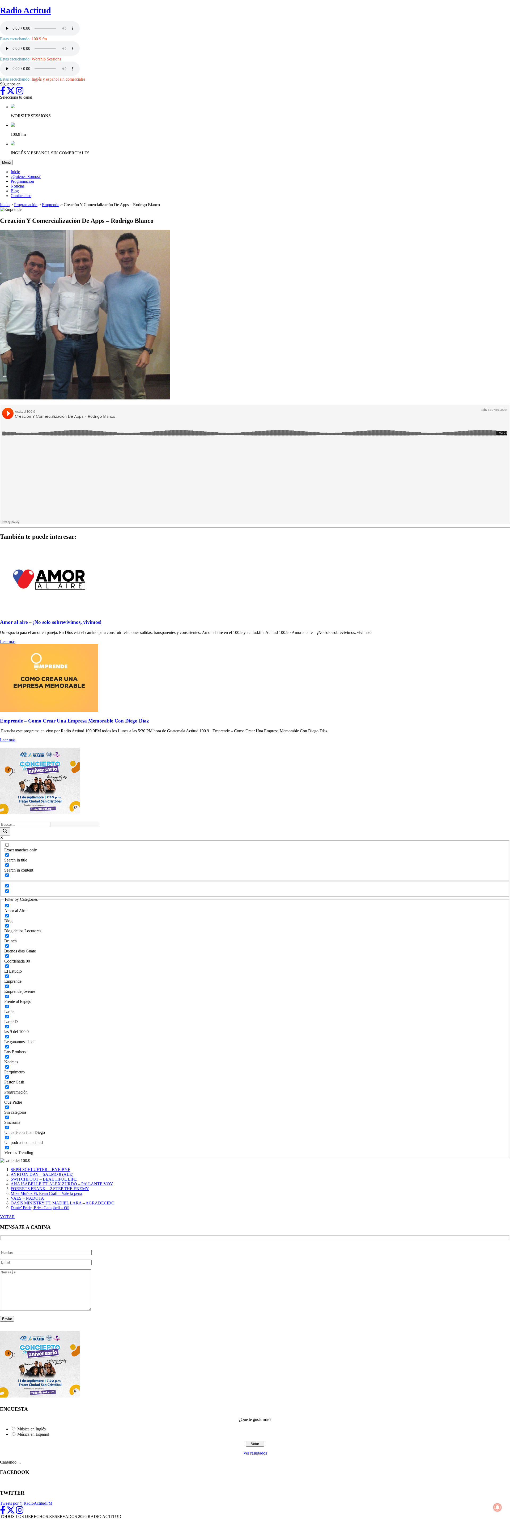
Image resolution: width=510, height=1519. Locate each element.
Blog (15, 191)
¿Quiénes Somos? (26, 176)
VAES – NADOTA (27, 1198)
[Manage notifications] (497, 1507)
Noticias (17, 186)
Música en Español (33, 1434)
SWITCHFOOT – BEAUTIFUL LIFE (44, 1179)
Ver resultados (255, 1453)
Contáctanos (21, 195)
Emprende (50, 204)
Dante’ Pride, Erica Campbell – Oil (40, 1207)
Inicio (15, 171)
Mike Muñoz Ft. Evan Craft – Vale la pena (46, 1193)
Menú (7, 162)
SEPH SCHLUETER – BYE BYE (40, 1169)
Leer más (7, 641)
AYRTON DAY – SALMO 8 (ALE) (42, 1174)
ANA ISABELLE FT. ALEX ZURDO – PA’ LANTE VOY (62, 1184)
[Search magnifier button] (5, 831)
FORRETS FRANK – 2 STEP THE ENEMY (50, 1188)
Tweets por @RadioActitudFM (26, 1503)
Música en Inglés (31, 1429)
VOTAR (7, 1217)
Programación (22, 181)
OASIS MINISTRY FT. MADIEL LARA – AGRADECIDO (62, 1203)
